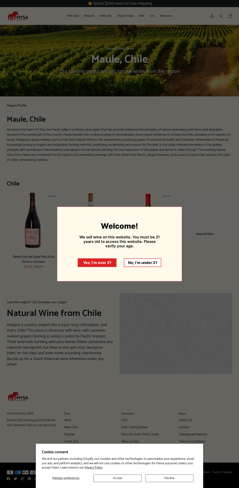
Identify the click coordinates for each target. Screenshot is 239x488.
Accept (117, 478)
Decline (169, 478)
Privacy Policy (94, 467)
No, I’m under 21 (142, 262)
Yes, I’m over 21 (97, 262)
